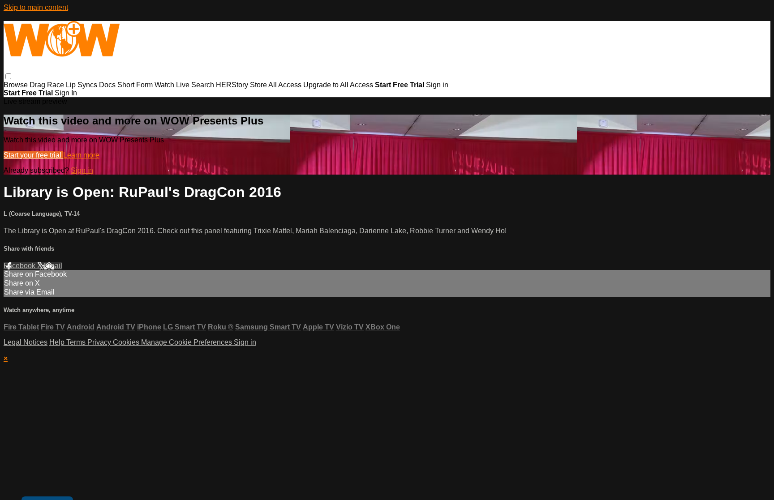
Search (203, 85)
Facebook (20, 265)
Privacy (100, 342)
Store (258, 85)
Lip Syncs (82, 85)
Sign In (66, 93)
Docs (108, 85)
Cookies (127, 342)
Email (53, 265)
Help (57, 342)
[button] (8, 76)
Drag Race (48, 85)
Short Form (136, 85)
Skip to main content (36, 7)
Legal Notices (25, 342)
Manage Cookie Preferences (187, 342)
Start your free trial (33, 155)
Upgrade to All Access (338, 85)
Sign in (437, 85)
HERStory (232, 85)
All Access (284, 85)
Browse (17, 85)
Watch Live (173, 85)
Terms (76, 342)
